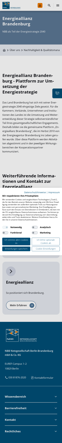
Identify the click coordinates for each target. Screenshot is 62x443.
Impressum (54, 192)
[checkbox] (5, 227)
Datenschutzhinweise (35, 192)
